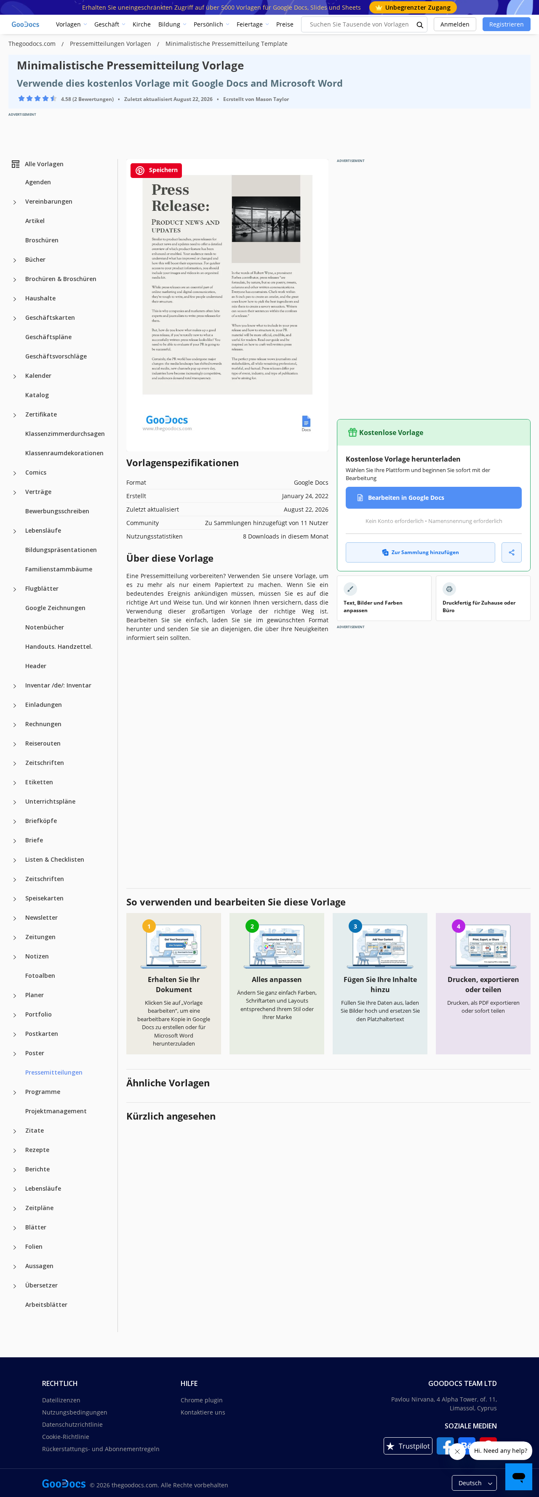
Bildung (169, 24)
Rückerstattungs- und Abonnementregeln (101, 1449)
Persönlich (208, 24)
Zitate (34, 1130)
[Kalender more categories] (14, 376)
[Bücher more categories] (14, 260)
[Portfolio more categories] (14, 1015)
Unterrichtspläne (50, 801)
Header (35, 666)
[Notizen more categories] (14, 957)
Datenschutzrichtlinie (72, 1424)
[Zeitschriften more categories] (14, 763)
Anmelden (455, 24)
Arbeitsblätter (46, 1305)
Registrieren (506, 24)
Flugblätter (42, 588)
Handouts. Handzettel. (59, 646)
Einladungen (43, 705)
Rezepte (37, 1150)
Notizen (37, 956)
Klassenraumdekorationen (64, 453)
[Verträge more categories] (14, 492)
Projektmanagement (56, 1111)
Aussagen (39, 1266)
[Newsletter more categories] (14, 918)
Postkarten (41, 1034)
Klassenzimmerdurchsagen (65, 434)
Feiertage (250, 24)
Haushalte (40, 298)
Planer (34, 995)
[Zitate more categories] (14, 1131)
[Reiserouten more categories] (14, 744)
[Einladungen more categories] (14, 705)
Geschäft (106, 24)
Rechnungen (43, 724)
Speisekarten (44, 898)
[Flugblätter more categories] (14, 589)
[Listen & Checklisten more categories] (14, 860)
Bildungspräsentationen (61, 550)
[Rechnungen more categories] (14, 725)
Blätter (35, 1227)
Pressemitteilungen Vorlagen (111, 44)
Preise (285, 24)
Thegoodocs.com (32, 44)
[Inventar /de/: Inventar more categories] (14, 686)
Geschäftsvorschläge (56, 356)
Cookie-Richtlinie (65, 1437)
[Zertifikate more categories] (14, 415)
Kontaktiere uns (203, 1412)
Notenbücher (44, 627)
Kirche (142, 24)
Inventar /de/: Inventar (58, 685)
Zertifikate (41, 414)
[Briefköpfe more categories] (14, 821)
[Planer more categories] (14, 996)
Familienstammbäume (58, 569)
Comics (35, 472)
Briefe (34, 840)
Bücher (35, 259)
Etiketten (39, 782)
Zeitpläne (39, 1208)
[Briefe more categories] (14, 841)
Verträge (38, 492)
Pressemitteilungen (54, 1072)
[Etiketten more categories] (14, 783)
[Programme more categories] (14, 1092)
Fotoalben (40, 975)
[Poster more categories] (14, 1054)
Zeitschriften (44, 763)
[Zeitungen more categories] (14, 938)
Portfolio (38, 1014)
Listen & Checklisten (54, 859)
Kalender (38, 376)
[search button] (420, 24)
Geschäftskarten (50, 317)
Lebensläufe (43, 530)
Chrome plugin (202, 1400)
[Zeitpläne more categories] (14, 1208)
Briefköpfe (41, 821)
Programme (42, 1092)
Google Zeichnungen (55, 608)
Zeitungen (40, 937)
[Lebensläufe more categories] (14, 531)
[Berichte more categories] (14, 1170)
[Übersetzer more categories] (14, 1286)
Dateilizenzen (61, 1400)
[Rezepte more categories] (14, 1150)
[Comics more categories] (14, 473)
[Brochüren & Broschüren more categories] (14, 279)
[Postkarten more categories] (14, 1034)
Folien (34, 1246)
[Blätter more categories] (14, 1228)
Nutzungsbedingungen (74, 1412)
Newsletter (41, 917)
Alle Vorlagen (44, 164)
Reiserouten (43, 743)
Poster (34, 1053)
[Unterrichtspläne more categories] (14, 802)
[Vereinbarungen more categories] (14, 202)
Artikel (35, 221)
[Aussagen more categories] (14, 1267)
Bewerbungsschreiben (57, 511)
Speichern (162, 170)
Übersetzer (41, 1285)
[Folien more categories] (14, 1247)
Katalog (37, 395)
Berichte (37, 1169)
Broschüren (42, 240)
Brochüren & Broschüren (60, 279)
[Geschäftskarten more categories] (14, 318)
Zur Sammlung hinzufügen (425, 552)
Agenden (38, 182)
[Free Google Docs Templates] (25, 24)
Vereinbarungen (48, 201)
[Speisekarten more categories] (14, 899)
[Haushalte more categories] (14, 299)
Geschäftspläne (48, 337)
